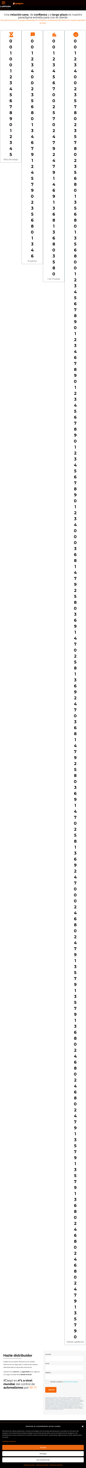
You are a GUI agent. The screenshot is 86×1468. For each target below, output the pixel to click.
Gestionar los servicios (9, 1441)
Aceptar (43, 1447)
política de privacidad (70, 1382)
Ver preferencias (43, 1460)
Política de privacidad (42, 1465)
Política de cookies (29, 1465)
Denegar (43, 1454)
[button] (83, 1426)
